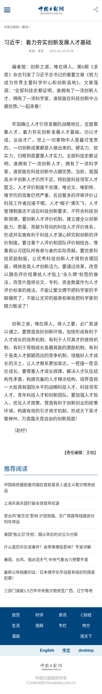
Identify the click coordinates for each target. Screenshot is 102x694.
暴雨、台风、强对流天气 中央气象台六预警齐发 (46, 560)
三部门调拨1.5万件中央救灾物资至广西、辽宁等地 (48, 591)
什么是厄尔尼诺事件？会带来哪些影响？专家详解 (47, 547)
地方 (86, 626)
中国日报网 (11, 27)
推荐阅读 (16, 468)
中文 (66, 650)
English (47, 650)
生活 (16, 626)
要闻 (25, 27)
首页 (16, 615)
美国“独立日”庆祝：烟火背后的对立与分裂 (41, 534)
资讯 (63, 615)
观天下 (86, 636)
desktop (86, 650)
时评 (39, 615)
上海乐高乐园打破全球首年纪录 (31, 503)
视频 (39, 626)
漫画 (16, 636)
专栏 (63, 626)
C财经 (86, 615)
